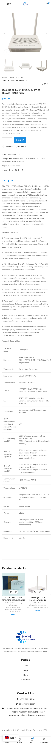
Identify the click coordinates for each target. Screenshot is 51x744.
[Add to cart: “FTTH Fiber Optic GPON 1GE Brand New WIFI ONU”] (35, 592)
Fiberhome (17, 603)
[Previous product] (42, 84)
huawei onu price (13, 166)
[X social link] (12, 170)
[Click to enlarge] (6, 52)
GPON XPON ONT (16, 77)
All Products (18, 158)
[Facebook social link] (9, 170)
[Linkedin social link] (19, 170)
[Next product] (47, 84)
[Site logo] (25, 4)
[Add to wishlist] (15, 592)
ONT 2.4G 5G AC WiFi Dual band (15, 80)
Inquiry (20, 140)
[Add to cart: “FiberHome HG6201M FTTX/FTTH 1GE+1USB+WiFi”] (11, 592)
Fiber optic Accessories (13, 609)
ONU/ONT (9, 603)
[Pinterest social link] (16, 170)
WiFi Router (44, 607)
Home (4, 77)
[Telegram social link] (22, 170)
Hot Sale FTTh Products (13, 607)
